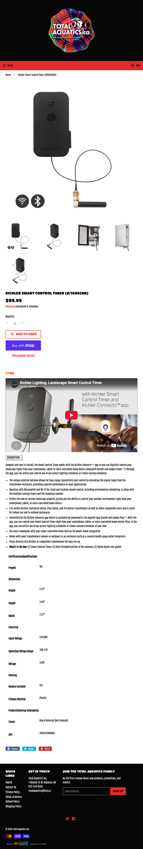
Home (8, 74)
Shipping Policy (13, 806)
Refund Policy (12, 801)
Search (9, 782)
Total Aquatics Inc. (21, 829)
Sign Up (118, 791)
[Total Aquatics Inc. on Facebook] (74, 819)
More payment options (23, 355)
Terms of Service (14, 796)
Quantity (10, 316)
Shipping (10, 306)
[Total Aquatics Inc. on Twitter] (67, 819)
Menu (10, 65)
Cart (138, 65)
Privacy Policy (13, 792)
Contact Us (11, 787)
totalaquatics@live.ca (39, 790)
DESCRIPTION (14, 457)
